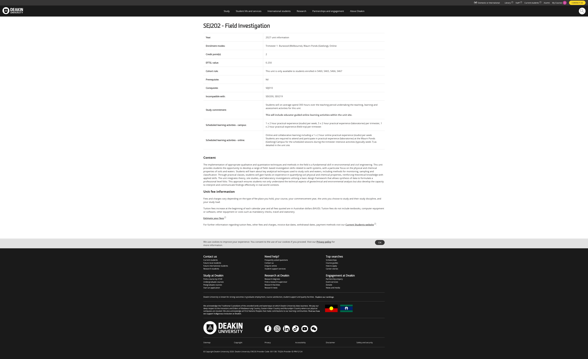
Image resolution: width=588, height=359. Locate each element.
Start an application (211, 287)
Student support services (275, 268)
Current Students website (359, 224)
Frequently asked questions (276, 260)
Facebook (268, 329)
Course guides (332, 263)
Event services (332, 282)
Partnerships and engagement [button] (328, 11)
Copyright (238, 342)
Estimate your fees (213, 218)
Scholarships (331, 260)
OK (379, 242)
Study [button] (227, 11)
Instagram (277, 329)
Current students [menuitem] (531, 3)
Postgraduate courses (212, 285)
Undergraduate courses (213, 282)
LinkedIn (286, 329)
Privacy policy (324, 241)
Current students (210, 260)
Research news (271, 287)
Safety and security (364, 342)
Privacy (268, 342)
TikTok (295, 329)
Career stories (332, 268)
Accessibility (300, 342)
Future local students (212, 263)
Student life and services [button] (248, 11)
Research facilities (272, 285)
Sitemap (206, 342)
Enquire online (271, 266)
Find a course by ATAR (212, 279)
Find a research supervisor (276, 282)
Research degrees (272, 279)
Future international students (215, 266)
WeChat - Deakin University (314, 329)
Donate (329, 285)
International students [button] (279, 11)
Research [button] (301, 11)
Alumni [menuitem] (547, 3)
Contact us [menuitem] (577, 3)
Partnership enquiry (334, 279)
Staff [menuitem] (518, 3)
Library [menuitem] (508, 3)
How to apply (331, 266)
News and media (333, 287)
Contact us (269, 263)
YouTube (304, 329)
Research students (211, 268)
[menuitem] (559, 3)
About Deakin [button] (357, 11)
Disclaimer (330, 342)
